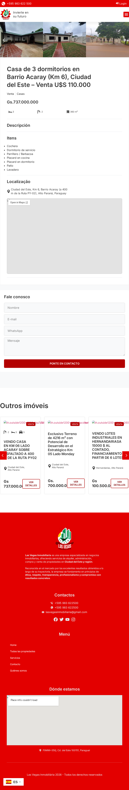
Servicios (15, 657)
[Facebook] (56, 619)
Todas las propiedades (22, 651)
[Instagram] (73, 619)
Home (13, 644)
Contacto (15, 664)
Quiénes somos (18, 670)
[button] (126, 14)
